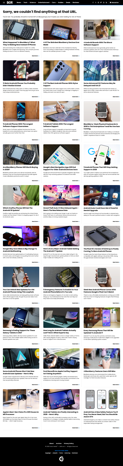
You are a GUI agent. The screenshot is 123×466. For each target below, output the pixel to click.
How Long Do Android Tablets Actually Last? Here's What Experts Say (59, 331)
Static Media (53, 447)
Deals (68, 2)
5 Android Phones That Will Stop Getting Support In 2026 (100, 168)
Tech (25, 2)
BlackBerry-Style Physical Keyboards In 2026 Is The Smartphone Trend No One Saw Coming (102, 126)
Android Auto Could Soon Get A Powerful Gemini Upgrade (101, 209)
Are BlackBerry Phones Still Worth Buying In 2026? (20, 168)
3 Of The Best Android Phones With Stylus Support (60, 84)
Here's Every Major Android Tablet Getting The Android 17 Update (61, 250)
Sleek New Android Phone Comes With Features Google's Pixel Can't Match (100, 291)
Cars (54, 2)
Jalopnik (54, 453)
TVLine (61, 453)
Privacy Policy (69, 443)
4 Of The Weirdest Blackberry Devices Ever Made (61, 43)
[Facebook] (93, 2)
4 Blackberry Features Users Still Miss (99, 371)
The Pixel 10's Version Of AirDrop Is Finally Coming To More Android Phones (101, 250)
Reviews (76, 2)
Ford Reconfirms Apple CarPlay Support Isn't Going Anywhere (60, 372)
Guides (61, 2)
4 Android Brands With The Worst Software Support (98, 43)
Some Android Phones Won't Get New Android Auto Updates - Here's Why (18, 372)
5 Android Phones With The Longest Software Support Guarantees (18, 125)
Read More (35, 56)
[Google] (103, 2)
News (19, 2)
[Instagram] (98, 2)
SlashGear (75, 453)
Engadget (48, 453)
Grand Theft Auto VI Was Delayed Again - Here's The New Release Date (61, 209)
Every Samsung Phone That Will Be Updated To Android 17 (98, 331)
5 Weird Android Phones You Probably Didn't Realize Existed (19, 84)
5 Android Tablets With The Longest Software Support (58, 125)
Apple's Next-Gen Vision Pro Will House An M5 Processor (21, 413)
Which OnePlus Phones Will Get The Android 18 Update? (17, 209)
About (51, 443)
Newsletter (115, 2)
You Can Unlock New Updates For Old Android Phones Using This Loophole (18, 291)
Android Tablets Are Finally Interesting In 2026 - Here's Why (60, 413)
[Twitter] (95, 2)
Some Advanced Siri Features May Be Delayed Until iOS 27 (99, 84)
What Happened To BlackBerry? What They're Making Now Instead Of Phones (19, 43)
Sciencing (67, 453)
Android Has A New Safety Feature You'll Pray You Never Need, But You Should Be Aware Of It (101, 414)
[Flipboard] (101, 2)
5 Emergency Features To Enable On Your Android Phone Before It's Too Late (60, 291)
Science (33, 2)
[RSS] (106, 2)
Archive (59, 443)
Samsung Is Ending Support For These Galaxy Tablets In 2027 (19, 331)
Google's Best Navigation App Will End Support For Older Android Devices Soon (60, 168)
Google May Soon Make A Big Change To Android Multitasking (20, 250)
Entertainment (43, 2)
